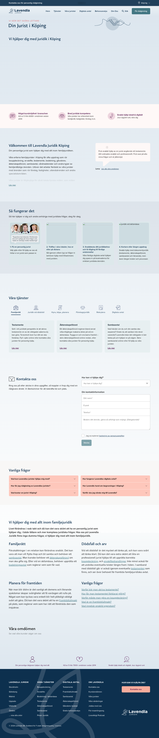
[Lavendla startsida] (20, 11)
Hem (48, 11)
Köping (144, 3)
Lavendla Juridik (19, 682)
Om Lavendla (96, 682)
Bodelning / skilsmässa (47, 696)
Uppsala (12, 701)
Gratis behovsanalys (71, 710)
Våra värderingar (96, 701)
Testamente (42, 701)
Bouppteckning (43, 687)
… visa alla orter (15, 715)
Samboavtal (42, 710)
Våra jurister (70, 11)
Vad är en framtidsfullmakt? (96, 602)
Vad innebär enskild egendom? (98, 606)
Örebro (12, 710)
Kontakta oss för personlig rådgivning (25, 2)
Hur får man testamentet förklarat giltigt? (103, 593)
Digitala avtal (85, 11)
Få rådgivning (141, 11)
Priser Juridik (42, 715)
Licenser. (58, 725)
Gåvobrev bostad (70, 705)
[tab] (16, 309)
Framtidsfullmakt (70, 691)
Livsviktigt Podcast (97, 715)
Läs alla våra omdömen (110, 169)
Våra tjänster (45, 682)
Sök (126, 11)
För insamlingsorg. (96, 710)
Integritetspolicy (48, 725)
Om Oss (114, 11)
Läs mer (12, 185)
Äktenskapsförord (44, 705)
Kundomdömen (95, 691)
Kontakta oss (94, 687)
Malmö (12, 696)
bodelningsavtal (17, 565)
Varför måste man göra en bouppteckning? (104, 597)
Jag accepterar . (105, 435)
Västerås (12, 705)
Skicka (86, 442)
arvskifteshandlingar (115, 561)
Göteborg (13, 691)
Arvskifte (41, 691)
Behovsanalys (101, 11)
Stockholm (13, 687)
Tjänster (57, 11)
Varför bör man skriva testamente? (100, 589)
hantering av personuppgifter (111, 435)
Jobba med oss (95, 705)
